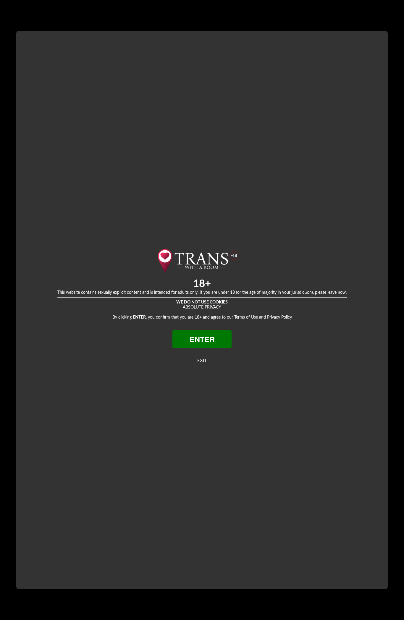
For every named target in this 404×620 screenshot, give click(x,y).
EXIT (202, 361)
